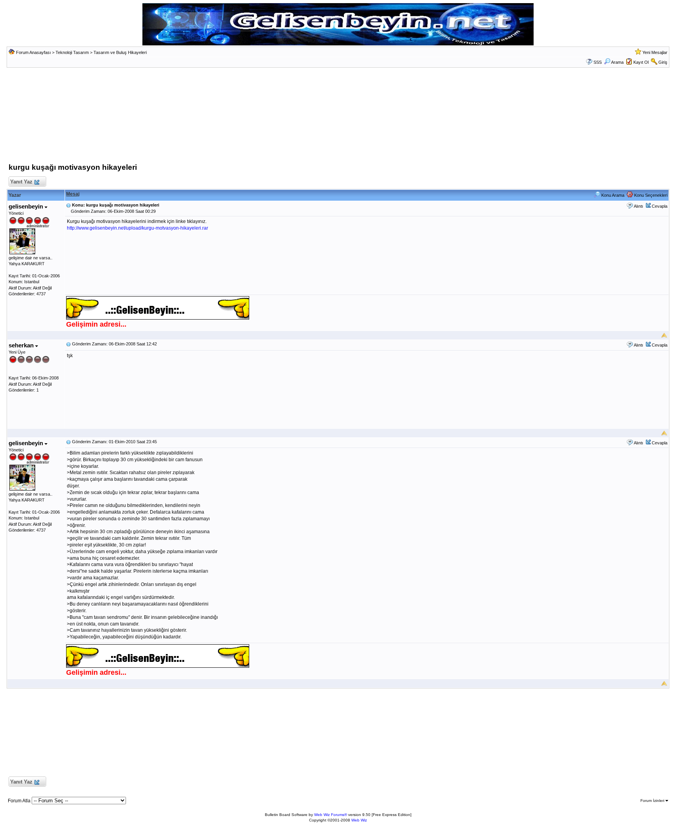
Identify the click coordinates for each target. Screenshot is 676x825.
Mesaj (72, 194)
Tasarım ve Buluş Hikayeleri (120, 52)
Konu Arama (612, 195)
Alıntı (638, 206)
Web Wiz (359, 820)
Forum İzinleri (652, 800)
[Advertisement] (338, 117)
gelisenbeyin (27, 206)
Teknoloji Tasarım (72, 52)
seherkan (22, 345)
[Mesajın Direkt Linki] (68, 205)
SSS (597, 62)
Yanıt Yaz (21, 182)
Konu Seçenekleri (650, 195)
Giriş (662, 62)
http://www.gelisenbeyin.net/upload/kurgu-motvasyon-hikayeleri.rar (137, 228)
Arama (617, 62)
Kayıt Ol (641, 62)
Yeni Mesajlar (654, 52)
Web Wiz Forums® (330, 814)
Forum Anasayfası (33, 52)
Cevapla (659, 206)
